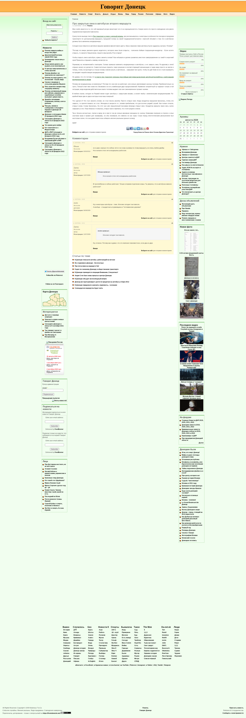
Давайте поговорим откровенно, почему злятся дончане (55, 101)
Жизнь (120, 14)
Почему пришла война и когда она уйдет (54, 51)
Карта (90, 630)
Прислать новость (236, 708)
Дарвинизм (126, 651)
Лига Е (113, 648)
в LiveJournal (114, 665)
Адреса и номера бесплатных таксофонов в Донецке (192, 174)
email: (45, 388)
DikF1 (164, 645)
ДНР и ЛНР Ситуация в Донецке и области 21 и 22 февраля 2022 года (55, 134)
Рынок (136, 656)
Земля (90, 635)
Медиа (65, 640)
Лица (127, 14)
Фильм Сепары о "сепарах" (191, 382)
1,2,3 (145, 632)
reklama (66, 653)
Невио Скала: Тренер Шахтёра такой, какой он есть (54, 492)
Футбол (114, 643)
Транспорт (170, 132)
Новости (82, 14)
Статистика (103, 643)
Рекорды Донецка (188, 530)
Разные (137, 651)
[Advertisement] (191, 32)
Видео (172, 14)
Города (91, 640)
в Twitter (149, 665)
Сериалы (137, 648)
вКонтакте (79, 665)
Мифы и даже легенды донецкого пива (190, 456)
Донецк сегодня (80, 648)
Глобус (91, 658)
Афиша (158, 14)
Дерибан (77, 640)
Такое (137, 627)
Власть (98, 14)
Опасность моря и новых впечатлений (54, 320)
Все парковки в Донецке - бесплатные (89, 263)
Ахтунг (76, 645)
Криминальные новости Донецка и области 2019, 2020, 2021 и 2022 (191, 431)
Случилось (78, 627)
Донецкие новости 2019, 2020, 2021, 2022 (191, 426)
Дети (176, 638)
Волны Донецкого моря (191, 510)
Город (133, 14)
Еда (135, 635)
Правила (185, 211)
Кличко (114, 656)
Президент (103, 645)
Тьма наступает (150, 643)
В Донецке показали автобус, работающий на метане (95, 260)
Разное (141, 14)
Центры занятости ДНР (190, 157)
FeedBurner (59, 429)
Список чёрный (150, 658)
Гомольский (166, 658)
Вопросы (77, 635)
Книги (65, 635)
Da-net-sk (166, 627)
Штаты (90, 632)
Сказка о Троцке (188, 533)
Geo (89, 627)
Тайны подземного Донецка (192, 468)
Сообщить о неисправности (233, 713)
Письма (76, 658)
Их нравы (77, 653)
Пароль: (54, 31)
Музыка (66, 638)
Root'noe (165, 653)
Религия (102, 635)
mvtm (164, 640)
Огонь (90, 645)
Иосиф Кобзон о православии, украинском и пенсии (55, 473)
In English (91, 661)
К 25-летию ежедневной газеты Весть (191, 254)
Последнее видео (189, 325)
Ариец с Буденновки (189, 507)
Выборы (102, 653)
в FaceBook (88, 665)
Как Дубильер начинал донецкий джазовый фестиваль (190, 518)
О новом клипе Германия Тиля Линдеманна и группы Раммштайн (191, 365)
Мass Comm (126, 643)
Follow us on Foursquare (54, 284)
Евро (113, 653)
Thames (90, 25)
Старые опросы (187, 94)
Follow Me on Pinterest (54, 275)
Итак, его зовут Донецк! (191, 452)
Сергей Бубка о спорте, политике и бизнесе (53, 504)
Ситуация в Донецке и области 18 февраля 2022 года (54, 151)
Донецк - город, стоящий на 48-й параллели (192, 513)
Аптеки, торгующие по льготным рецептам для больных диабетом (191, 180)
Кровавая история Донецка (192, 486)
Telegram (167, 665)
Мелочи (125, 635)
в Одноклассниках (101, 665)
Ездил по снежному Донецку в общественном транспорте (97, 269)
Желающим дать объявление (188, 205)
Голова (156, 132)
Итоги (101, 661)
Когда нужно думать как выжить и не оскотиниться (55, 65)
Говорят (77, 656)
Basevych (166, 648)
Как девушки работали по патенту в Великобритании (192, 524)
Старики (178, 640)
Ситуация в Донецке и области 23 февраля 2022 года (54, 120)
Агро (100, 630)
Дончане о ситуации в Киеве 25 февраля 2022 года (55, 115)
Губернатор (103, 651)
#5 (172, 223)
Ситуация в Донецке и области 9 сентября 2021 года (54, 326)
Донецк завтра (79, 651)
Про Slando (186, 208)
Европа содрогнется (152, 651)
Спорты (115, 627)
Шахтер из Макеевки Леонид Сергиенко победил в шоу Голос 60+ (191, 347)
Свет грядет (148, 645)
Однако (124, 658)
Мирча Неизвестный (52, 483)
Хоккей (114, 658)
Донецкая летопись (189, 540)
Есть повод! (126, 638)
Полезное (149, 14)
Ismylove (165, 635)
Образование (149, 640)
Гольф (113, 640)
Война (124, 645)
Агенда (76, 632)
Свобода (66, 648)
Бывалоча (126, 627)
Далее (201, 443)
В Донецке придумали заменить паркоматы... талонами (96, 285)
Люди (177, 627)
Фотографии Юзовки (189, 535)
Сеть (136, 645)
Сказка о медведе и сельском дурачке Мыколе (55, 83)
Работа (101, 632)
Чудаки (177, 653)
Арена (113, 638)
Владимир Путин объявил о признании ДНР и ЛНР (55, 139)
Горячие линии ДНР (189, 160)
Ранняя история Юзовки (191, 478)
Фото (165, 14)
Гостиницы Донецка (189, 162)
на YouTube (124, 665)
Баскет (114, 661)
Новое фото (186, 227)
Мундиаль (115, 645)
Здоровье (125, 656)
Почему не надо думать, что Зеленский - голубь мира (55, 78)
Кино (65, 632)
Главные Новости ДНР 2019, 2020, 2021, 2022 (192, 421)
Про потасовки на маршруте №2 (87, 266)
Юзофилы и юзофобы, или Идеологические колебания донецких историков (192, 464)
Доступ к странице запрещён (52, 316)
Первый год (186, 528)
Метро (136, 658)
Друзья (66, 656)
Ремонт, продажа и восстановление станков (191, 219)
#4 (172, 199)
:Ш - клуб (114, 632)
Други (124, 661)
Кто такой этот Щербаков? (55, 480)
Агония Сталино (51, 469)
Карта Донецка (50, 292)
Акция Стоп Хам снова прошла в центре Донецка (93, 275)
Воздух (91, 648)
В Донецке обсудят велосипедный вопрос (91, 279)
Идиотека (162, 132)
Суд (135, 630)
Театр (101, 640)
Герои (177, 632)
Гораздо (125, 648)
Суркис (177, 651)
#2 (172, 142)
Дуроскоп (147, 635)
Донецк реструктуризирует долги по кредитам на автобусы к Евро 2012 (102, 282)
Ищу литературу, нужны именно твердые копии (191, 214)
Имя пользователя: (54, 25)
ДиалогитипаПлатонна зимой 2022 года (53, 56)
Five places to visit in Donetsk (193, 165)
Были (124, 653)
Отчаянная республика (190, 459)
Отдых (113, 14)
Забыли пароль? (51, 40)
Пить (136, 632)
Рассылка (67, 658)
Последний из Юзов (52, 496)
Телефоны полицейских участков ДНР (191, 188)
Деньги (105, 14)
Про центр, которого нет (191, 475)
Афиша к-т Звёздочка (190, 149)
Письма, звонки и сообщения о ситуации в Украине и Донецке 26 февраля (54, 109)
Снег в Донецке (191, 301)
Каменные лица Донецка (54, 478)
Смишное (66, 643)
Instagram (141, 665)
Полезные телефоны (190, 185)
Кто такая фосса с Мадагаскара (52, 129)
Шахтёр (114, 635)
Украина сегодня (150, 653)
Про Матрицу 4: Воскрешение (50, 336)
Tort (163, 630)
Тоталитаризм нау (151, 648)
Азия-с (90, 638)
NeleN (164, 638)
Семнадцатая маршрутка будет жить (89, 288)
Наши (177, 630)
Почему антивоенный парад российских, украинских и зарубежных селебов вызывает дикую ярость (55, 94)
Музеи (101, 638)
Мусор (136, 653)
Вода (90, 643)
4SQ (155, 665)
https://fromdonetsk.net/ (51, 713)
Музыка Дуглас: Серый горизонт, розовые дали (192, 397)
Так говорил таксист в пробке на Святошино (53, 331)
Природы (91, 651)
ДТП (75, 630)
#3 (172, 164)
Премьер (102, 648)
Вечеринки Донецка (189, 152)
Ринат (177, 643)
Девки (177, 635)
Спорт (90, 14)
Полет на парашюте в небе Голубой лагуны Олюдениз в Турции (192, 329)
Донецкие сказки (150, 656)
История (66, 630)
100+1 (113, 630)
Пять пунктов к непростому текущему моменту (55, 87)
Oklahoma (166, 651)
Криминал (77, 638)
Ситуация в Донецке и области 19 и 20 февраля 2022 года (54, 145)
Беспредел (78, 643)
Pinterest (133, 665)
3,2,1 (176, 645)
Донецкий (67, 661)
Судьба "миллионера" (190, 481)
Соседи (125, 640)
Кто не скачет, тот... (191, 230)
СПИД (136, 661)
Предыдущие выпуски (51, 398)
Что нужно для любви (53, 125)
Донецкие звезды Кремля (191, 488)
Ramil (164, 632)
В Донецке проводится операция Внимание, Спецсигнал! (96, 272)
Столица (102, 658)
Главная (74, 14)
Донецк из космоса (191, 278)
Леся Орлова (167, 656)
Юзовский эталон (188, 538)
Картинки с (92, 656)
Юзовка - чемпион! (189, 500)
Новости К (103, 627)
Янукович (178, 656)
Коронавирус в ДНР (189, 436)
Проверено (126, 632)
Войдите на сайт (78, 132)
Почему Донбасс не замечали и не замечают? (54, 74)
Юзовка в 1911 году (189, 483)
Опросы (66, 645)
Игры (124, 630)
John (164, 643)
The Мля (147, 627)
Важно (66, 627)
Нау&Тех (137, 643)
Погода (91, 653)
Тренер (177, 648)
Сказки (66, 651)
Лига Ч (113, 651)
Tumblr (160, 665)
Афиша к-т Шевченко (190, 155)
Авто (151, 132)
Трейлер (137, 640)
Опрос (183, 51)
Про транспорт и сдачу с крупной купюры (108, 36)
